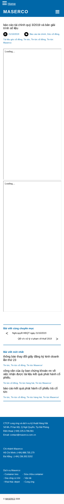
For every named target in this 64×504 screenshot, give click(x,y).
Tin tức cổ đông (38, 39)
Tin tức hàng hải (26, 383)
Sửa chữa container (33, 474)
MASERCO (10, 499)
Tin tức (27, 39)
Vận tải (28, 478)
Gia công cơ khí (13, 478)
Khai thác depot (12, 481)
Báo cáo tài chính (38, 34)
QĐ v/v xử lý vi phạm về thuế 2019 (35, 338)
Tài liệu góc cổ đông (12, 39)
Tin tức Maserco (34, 365)
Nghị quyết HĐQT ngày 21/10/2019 (29, 333)
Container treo (11, 474)
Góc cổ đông (53, 34)
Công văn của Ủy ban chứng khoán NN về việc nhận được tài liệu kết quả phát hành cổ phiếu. (31, 374)
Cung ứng (29, 481)
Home (12, 3)
